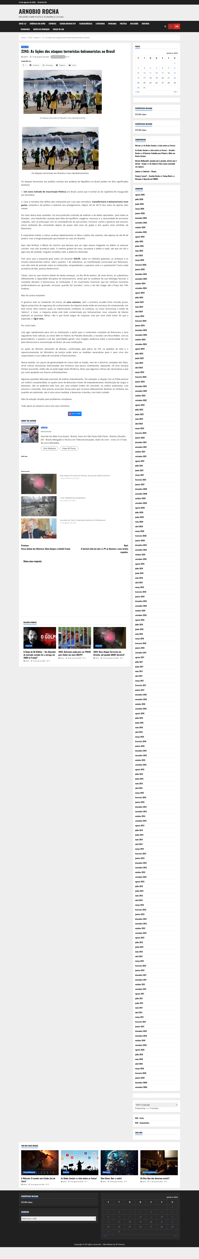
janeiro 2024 (140, 325)
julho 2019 (139, 568)
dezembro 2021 (141, 442)
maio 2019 (139, 577)
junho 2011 (139, 1003)
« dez (137, 91)
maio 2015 (139, 783)
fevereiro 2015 (140, 797)
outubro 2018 (140, 610)
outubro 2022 (140, 395)
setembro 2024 (141, 288)
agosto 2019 (139, 563)
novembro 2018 (141, 605)
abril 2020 (139, 526)
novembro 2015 (141, 755)
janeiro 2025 (140, 269)
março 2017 (139, 680)
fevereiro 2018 (140, 643)
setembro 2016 (141, 708)
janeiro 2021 (139, 484)
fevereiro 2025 (140, 264)
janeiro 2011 (139, 1026)
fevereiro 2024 (140, 320)
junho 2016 (139, 722)
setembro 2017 (140, 652)
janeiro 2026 (140, 213)
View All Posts (69, 448)
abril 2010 (139, 1063)
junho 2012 (139, 947)
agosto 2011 (139, 993)
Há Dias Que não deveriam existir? (155, 1178)
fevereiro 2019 (140, 591)
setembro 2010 (141, 1045)
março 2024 (139, 316)
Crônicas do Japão (37, 23)
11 (150, 73)
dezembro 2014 (141, 806)
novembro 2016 (141, 699)
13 (163, 73)
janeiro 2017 (139, 690)
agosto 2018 (139, 620)
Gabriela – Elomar (149, 171)
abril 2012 (139, 956)
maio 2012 (139, 951)
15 (175, 73)
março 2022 (139, 428)
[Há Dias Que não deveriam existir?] (159, 1162)
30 (138, 87)
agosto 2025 (140, 236)
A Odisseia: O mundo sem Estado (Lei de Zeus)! (38, 1180)
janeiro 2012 (139, 970)
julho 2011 (139, 998)
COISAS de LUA (58, 29)
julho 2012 (139, 942)
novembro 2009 (141, 1087)
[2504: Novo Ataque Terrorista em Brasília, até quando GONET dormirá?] (109, 638)
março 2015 (139, 792)
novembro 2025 (141, 222)
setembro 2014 (140, 820)
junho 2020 (139, 517)
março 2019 (139, 587)
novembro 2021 (141, 447)
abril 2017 (138, 676)
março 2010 (139, 1068)
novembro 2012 (141, 923)
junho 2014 (139, 834)
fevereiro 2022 (140, 433)
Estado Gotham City (68, 23)
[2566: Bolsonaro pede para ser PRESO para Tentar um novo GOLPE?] (74, 638)
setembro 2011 (140, 989)
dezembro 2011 (140, 975)
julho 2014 (139, 830)
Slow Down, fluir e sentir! (111, 1178)
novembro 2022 (141, 391)
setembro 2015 (140, 764)
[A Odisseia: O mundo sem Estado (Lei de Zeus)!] (40, 1162)
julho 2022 (139, 409)
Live (176, 26)
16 (138, 78)
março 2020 (139, 531)
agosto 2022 (140, 405)
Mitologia (112, 23)
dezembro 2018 (141, 601)
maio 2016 (139, 727)
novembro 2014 (141, 811)
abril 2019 (139, 582)
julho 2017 (139, 662)
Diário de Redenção (41, 29)
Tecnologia (25, 29)
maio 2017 (139, 671)
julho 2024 (139, 297)
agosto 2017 (139, 657)
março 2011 (139, 1017)
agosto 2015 (139, 769)
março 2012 (139, 961)
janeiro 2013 (139, 914)
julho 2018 (139, 624)
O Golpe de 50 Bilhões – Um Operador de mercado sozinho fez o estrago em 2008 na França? (39, 654)
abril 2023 (139, 367)
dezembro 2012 (141, 919)
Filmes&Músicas (85, 23)
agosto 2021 (139, 461)
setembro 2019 (141, 559)
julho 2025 (139, 241)
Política (123, 23)
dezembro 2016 (141, 694)
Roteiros (145, 23)
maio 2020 (139, 521)
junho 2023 (139, 358)
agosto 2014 (139, 825)
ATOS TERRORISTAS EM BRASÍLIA (72, 498)
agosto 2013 (139, 881)
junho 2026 (139, 204)
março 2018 (139, 638)
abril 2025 (139, 255)
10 (144, 73)
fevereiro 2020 (140, 535)
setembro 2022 (141, 400)
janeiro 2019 (140, 596)
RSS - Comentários (142, 1122)
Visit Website (49, 448)
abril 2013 (139, 900)
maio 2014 (139, 839)
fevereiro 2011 (140, 1021)
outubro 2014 (140, 816)
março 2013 (139, 905)
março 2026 (139, 208)
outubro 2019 (140, 554)
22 (175, 78)
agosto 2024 (140, 292)
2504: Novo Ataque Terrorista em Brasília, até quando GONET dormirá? (109, 653)
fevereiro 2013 (140, 909)
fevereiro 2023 (140, 377)
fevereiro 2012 (140, 965)
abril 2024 (139, 311)
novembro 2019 (141, 549)
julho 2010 (139, 1054)
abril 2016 (139, 732)
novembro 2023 (141, 334)
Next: (104, 549)
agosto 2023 (140, 348)
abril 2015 (139, 788)
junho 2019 (139, 573)
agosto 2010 (139, 1049)
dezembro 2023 (141, 330)
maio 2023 (139, 362)
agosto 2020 (140, 507)
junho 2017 (139, 666)
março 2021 (139, 475)
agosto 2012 (139, 937)
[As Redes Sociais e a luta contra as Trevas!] (79, 1162)
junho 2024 (139, 302)
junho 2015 (139, 778)
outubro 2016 (140, 704)
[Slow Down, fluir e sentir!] (119, 1162)
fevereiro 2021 (140, 479)
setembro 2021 (140, 456)
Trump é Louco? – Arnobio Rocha (147, 176)
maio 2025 (139, 250)
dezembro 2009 (141, 1082)
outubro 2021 (140, 451)
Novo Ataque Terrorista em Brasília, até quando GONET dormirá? (85, 475)
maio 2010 (139, 1059)
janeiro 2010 (140, 1077)
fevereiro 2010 (140, 1073)
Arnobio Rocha (39, 11)
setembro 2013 (140, 877)
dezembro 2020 (141, 489)
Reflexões (134, 23)
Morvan (138, 145)
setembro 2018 (140, 615)
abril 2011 (138, 1012)
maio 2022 (139, 419)
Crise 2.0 (22, 23)
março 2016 (139, 736)
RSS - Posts (139, 1118)
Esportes (52, 23)
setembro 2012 (140, 933)
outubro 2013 (140, 872)
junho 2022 (139, 414)
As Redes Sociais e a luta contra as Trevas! (159, 145)
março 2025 (139, 260)
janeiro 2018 (139, 647)
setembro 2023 (141, 344)
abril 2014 (139, 844)
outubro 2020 (140, 498)
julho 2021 (139, 465)
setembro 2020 (141, 503)
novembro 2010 (141, 1035)
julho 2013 (139, 886)
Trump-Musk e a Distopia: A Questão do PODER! (155, 177)
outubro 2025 (140, 227)
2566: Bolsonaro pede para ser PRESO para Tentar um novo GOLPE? (74, 653)
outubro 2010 (140, 1040)
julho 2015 (139, 774)
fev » (176, 91)
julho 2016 (139, 718)
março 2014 (139, 848)
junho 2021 (139, 470)
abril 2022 (139, 423)
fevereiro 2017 (140, 685)
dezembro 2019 (141, 545)
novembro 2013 (141, 867)
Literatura (100, 23)
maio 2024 (139, 306)
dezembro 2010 (141, 1031)
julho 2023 (139, 353)
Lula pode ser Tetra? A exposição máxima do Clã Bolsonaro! (82, 520)
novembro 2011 (140, 979)
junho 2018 (139, 629)
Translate (154, 1108)
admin (25, 57)
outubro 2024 (140, 283)
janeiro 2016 (140, 746)
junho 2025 (139, 246)
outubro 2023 (140, 339)
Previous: (45, 547)
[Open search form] (165, 26)
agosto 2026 (140, 194)
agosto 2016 (139, 713)
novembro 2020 (141, 493)
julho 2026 (139, 199)
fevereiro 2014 (140, 853)
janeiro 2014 (139, 858)
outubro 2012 (140, 928)
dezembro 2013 (141, 863)
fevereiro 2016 (140, 741)
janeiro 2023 (140, 381)
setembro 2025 (141, 232)
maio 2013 (139, 895)
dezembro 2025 (141, 218)
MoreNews (108, 1244)
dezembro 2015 (141, 750)
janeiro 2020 (140, 540)
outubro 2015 (140, 760)
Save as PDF (76, 414)
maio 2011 (139, 1007)
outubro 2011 (140, 984)
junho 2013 (139, 890)
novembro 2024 (141, 278)
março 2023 (139, 372)
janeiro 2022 (140, 437)
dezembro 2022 (141, 386)
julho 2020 (139, 512)
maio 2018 (139, 634)
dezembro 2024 (141, 274)
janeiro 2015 (139, 802)
